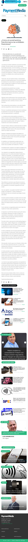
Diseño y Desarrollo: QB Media (18, 540)
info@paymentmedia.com (6, 523)
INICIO (3, 20)
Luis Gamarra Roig (8, 436)
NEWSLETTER (22, 5)
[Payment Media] (14, 9)
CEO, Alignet (5, 438)
